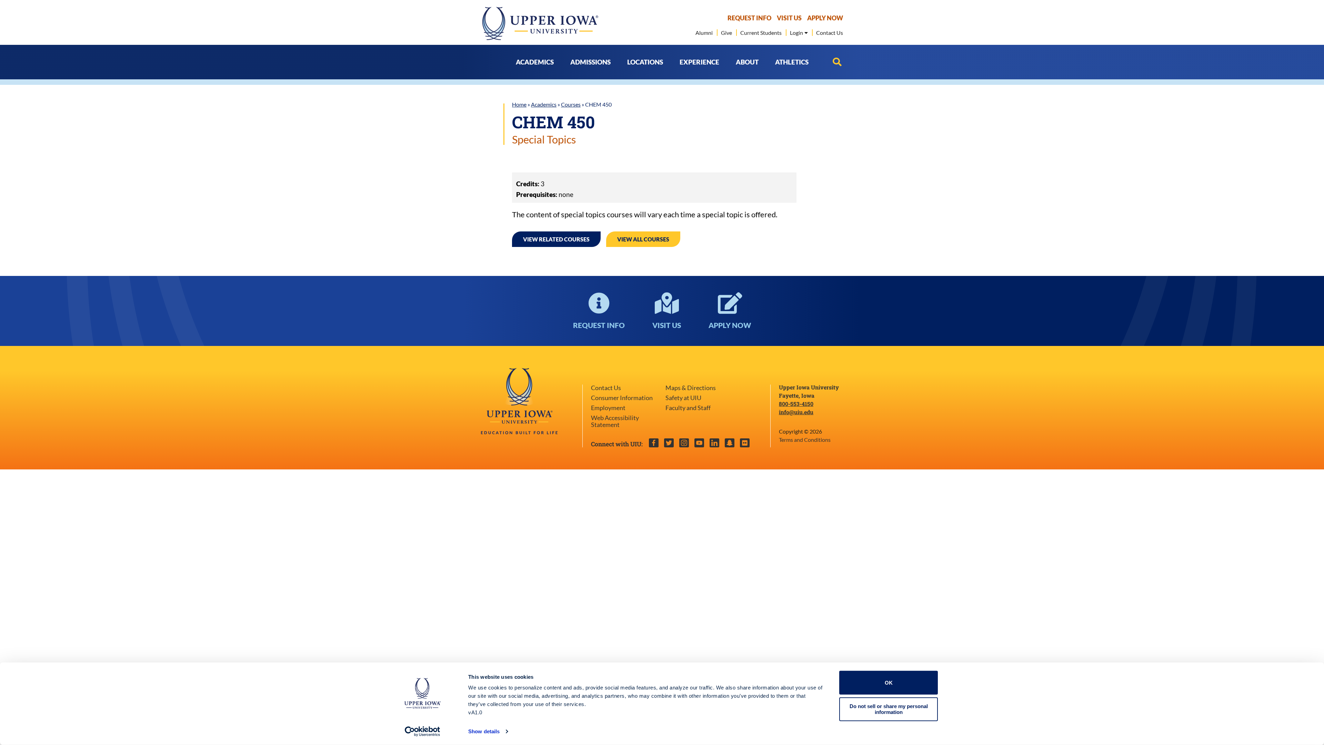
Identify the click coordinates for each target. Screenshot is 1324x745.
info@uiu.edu (796, 412)
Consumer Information (622, 397)
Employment (608, 407)
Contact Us (606, 387)
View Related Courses (556, 239)
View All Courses (643, 239)
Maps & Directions (690, 387)
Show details (484, 731)
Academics (543, 104)
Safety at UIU (683, 397)
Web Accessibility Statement (615, 421)
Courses (571, 104)
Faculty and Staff (688, 407)
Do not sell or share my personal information (889, 709)
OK (889, 683)
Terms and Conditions (805, 439)
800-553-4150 (796, 403)
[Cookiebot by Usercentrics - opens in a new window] (422, 731)
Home (519, 104)
